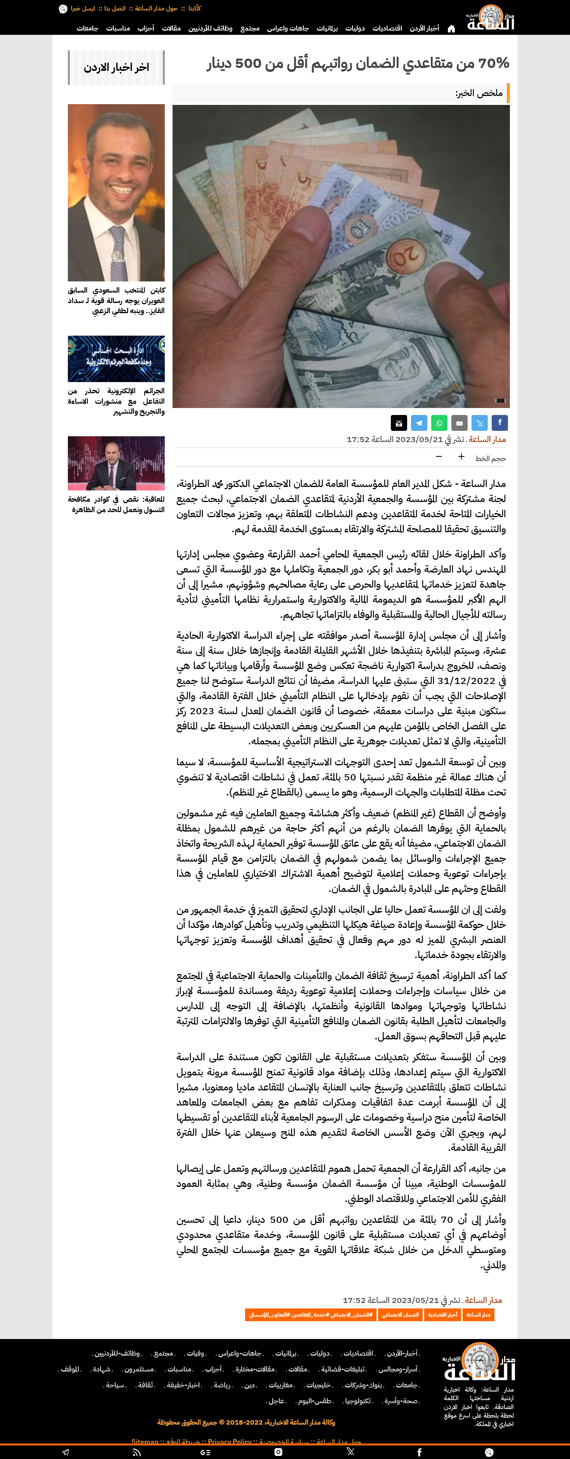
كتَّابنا (193, 8)
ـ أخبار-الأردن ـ (402, 1353)
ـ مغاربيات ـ (280, 1385)
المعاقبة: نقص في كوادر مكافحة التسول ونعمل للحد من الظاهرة (116, 504)
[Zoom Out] (438, 457)
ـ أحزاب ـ (213, 1369)
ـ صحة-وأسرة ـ (401, 1401)
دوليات (355, 28)
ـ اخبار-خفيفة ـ (183, 1385)
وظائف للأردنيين (210, 28)
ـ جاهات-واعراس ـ (240, 1353)
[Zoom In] (461, 457)
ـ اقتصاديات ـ (358, 1353)
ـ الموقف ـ (70, 1369)
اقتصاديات (387, 28)
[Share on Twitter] (480, 423)
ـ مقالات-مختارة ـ (255, 1369)
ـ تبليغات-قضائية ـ (343, 1369)
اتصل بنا (115, 8)
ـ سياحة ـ (115, 1385)
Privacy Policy (230, 1442)
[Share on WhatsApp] (439, 423)
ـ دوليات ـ (320, 1353)
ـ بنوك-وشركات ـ (363, 1385)
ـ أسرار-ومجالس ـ (398, 1369)
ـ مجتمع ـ (163, 1353)
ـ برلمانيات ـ (286, 1353)
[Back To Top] (531, 1453)
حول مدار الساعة (156, 8)
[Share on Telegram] (419, 423)
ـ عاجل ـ (276, 1401)
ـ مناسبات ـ (179, 1369)
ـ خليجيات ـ (318, 1385)
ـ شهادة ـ (102, 1369)
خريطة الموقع (183, 1442)
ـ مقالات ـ (297, 1369)
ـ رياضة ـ (222, 1385)
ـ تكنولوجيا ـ (358, 1401)
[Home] (488, 15)
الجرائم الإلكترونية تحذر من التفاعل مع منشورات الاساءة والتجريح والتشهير (116, 401)
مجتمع (249, 28)
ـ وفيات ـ (196, 1353)
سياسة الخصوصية (284, 1442)
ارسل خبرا (83, 8)
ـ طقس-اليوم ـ (314, 1401)
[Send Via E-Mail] (459, 423)
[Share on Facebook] (500, 423)
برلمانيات (327, 28)
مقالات (171, 28)
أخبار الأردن (424, 28)
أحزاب (146, 28)
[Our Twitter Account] (350, 1453)
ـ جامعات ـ (407, 1385)
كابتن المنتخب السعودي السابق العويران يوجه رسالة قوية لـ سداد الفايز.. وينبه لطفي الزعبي (116, 301)
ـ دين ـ (249, 1385)
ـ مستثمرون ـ (139, 1369)
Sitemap (145, 1442)
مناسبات (118, 28)
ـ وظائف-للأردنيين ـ (117, 1353)
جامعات (87, 28)
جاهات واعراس (288, 28)
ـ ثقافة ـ (145, 1385)
